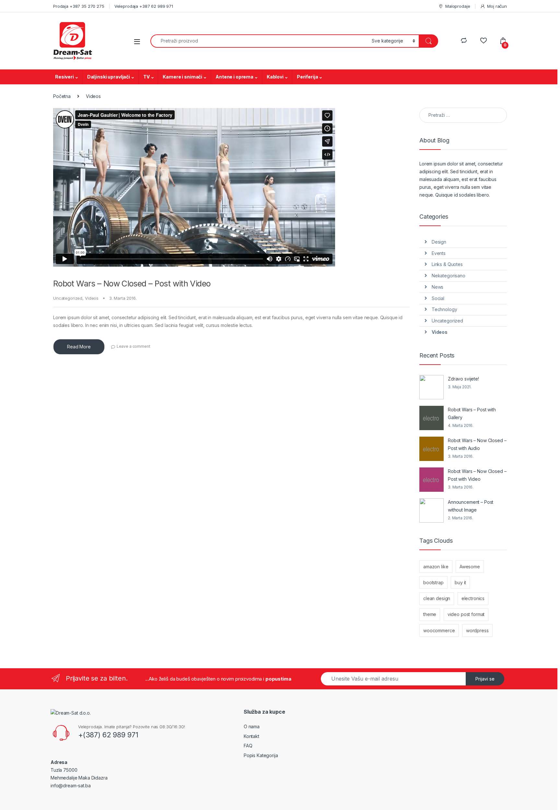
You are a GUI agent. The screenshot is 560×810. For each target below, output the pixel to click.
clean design (436, 598)
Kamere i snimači (182, 76)
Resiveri (64, 76)
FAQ (248, 745)
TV (146, 76)
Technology (444, 309)
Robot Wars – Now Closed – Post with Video (131, 283)
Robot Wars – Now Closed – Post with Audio (477, 444)
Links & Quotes (447, 264)
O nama (252, 726)
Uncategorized (67, 298)
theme (429, 614)
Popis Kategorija (261, 755)
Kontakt (251, 736)
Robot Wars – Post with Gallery (472, 413)
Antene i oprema (234, 76)
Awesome (470, 566)
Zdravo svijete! (463, 378)
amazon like (435, 566)
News (437, 287)
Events (439, 253)
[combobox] (259, 41)
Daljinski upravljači (108, 76)
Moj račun (497, 6)
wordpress (477, 630)
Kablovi (275, 76)
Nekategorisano (448, 275)
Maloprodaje (457, 6)
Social (438, 298)
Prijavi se (485, 679)
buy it (460, 582)
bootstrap (433, 582)
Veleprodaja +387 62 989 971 (143, 6)
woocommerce (439, 630)
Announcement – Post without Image (470, 506)
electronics (472, 598)
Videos (92, 298)
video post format (466, 614)
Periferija (307, 76)
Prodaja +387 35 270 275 (78, 6)
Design (439, 242)
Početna (62, 96)
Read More (79, 346)
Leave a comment (133, 346)
